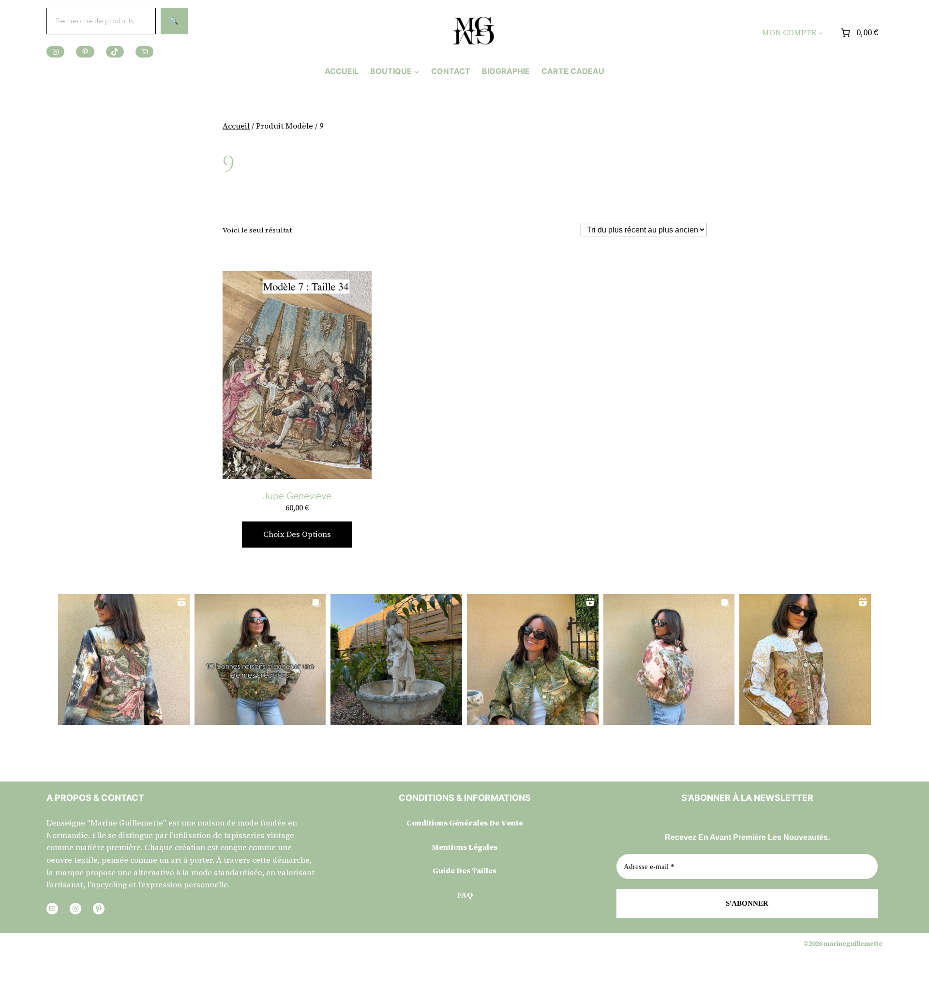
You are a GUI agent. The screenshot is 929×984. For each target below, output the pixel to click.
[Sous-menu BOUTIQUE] (417, 71)
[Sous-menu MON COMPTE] (820, 32)
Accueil (236, 125)
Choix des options (297, 534)
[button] (124, 659)
